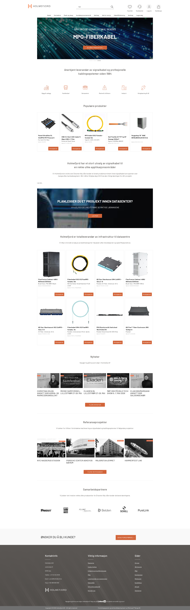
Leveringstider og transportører (97, 579)
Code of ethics (92, 567)
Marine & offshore (104, 93)
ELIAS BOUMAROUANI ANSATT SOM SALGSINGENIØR (140, 393)
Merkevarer (138, 579)
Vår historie (138, 567)
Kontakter (57, 15)
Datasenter (85, 93)
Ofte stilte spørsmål (94, 587)
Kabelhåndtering (119, 15)
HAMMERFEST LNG (133, 460)
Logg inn (149, 7)
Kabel (49, 15)
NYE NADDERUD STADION (48, 460)
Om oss (137, 563)
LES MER (95, 216)
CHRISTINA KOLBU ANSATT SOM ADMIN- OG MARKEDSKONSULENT (48, 393)
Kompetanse (138, 575)
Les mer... (40, 183)
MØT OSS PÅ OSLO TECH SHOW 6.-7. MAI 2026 (117, 392)
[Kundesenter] (139, 6)
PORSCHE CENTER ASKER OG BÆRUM (79, 461)
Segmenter (138, 591)
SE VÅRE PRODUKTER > (95, 48)
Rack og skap (68, 15)
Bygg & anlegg (46, 93)
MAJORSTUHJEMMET (105, 460)
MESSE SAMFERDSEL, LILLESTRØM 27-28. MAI (71, 392)
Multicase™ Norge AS (134, 608)
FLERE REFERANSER (95, 472)
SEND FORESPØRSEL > (125, 537)
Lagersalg (139, 15)
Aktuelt (137, 587)
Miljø (89, 575)
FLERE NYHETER (95, 405)
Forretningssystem (103, 608)
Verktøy (96, 15)
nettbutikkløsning (116, 608)
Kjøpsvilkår (91, 583)
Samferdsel (65, 93)
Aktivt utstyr (106, 15)
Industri (124, 93)
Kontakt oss (91, 591)
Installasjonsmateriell (83, 15)
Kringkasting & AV (143, 93)
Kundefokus (138, 583)
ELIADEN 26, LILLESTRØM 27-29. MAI (94, 392)
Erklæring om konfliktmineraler (97, 571)
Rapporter (91, 563)
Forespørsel (53, 148)
